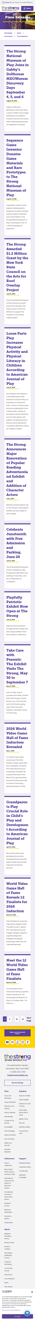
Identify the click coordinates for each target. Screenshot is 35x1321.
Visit (6, 1091)
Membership (8, 1116)
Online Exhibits (24, 1100)
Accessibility (8, 1127)
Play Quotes (8, 1287)
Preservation (8, 1223)
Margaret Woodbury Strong (7, 1236)
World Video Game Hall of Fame (23, 1112)
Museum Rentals (10, 1135)
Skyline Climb (23, 1119)
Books (6, 1283)
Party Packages (9, 1131)
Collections (9, 1159)
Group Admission (10, 1102)
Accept (17, 1316)
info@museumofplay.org (17, 1075)
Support (22, 1159)
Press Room (8, 36)
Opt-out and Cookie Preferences (11, 1310)
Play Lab (21, 1123)
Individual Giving (24, 1163)
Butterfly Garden (24, 1127)
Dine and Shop (9, 1139)
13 (23, 1019)
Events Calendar (9, 1113)
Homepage (8, 33)
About (19, 33)
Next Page (29, 1019)
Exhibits (22, 1091)
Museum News (9, 1242)
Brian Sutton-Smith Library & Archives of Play (9, 1171)
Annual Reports (9, 1279)
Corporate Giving (25, 1167)
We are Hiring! (17, 1083)
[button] (32, 1292)
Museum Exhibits (24, 1096)
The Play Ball (23, 1171)
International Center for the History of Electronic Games (9, 1183)
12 (17, 1019)
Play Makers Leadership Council (8, 1255)
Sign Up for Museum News (17, 1033)
